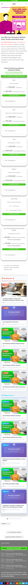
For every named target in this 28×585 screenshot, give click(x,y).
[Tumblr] (14, 583)
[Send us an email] (15, 0)
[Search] (26, 4)
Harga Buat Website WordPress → (14, 537)
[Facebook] (1, 583)
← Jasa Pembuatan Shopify (14, 532)
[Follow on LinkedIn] (16, 0)
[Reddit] (17, 583)
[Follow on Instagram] (12, 0)
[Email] (23, 583)
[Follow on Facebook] (11, 0)
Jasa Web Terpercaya (18, 580)
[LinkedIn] (10, 583)
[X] (4, 583)
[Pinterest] (7, 583)
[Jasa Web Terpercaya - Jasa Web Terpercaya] (14, 3)
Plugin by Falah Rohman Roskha (14, 518)
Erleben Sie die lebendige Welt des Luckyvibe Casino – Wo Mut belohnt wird (15, 554)
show (8, 523)
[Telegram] (26, 583)
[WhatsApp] (20, 583)
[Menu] (2, 4)
